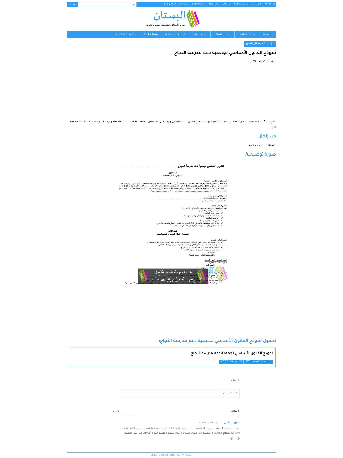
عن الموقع (270, 4)
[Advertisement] (173, 93)
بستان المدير (200, 34)
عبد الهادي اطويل (159, 455)
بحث (72, 4)
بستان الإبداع (150, 34)
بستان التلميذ (247, 34)
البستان (173, 19)
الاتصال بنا (257, 4)
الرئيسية (268, 34)
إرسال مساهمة (241, 4)
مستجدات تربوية (175, 34)
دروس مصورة (127, 34)
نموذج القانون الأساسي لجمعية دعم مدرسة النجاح (232, 354)
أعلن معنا (226, 4)
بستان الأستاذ (223, 34)
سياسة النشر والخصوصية (176, 4)
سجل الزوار (213, 4)
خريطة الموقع (199, 4)
